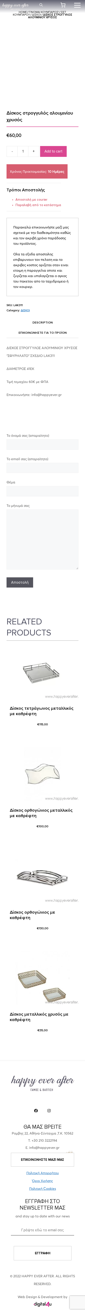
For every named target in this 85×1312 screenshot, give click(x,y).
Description (42, 322)
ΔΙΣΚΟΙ (36, 14)
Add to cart (53, 151)
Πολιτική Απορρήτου (42, 1173)
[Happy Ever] (15, 6)
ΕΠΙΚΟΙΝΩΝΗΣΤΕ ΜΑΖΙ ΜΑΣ (42, 1160)
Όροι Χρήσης (42, 1181)
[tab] (42, 322)
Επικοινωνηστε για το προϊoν (43, 333)
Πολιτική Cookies (42, 1188)
